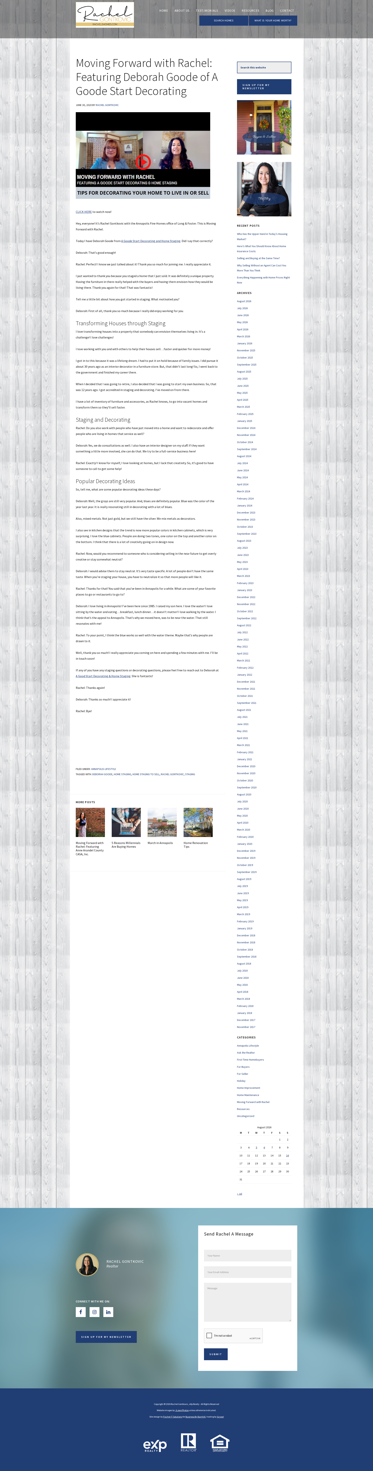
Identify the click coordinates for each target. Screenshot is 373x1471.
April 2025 (242, 399)
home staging (122, 774)
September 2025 (246, 364)
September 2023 (246, 533)
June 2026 (243, 315)
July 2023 (242, 547)
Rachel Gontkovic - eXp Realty (105, 19)
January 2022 (244, 674)
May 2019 (242, 900)
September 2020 (246, 787)
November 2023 (246, 519)
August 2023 (244, 540)
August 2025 (244, 371)
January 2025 (244, 421)
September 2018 (246, 956)
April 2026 (242, 329)
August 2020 (244, 794)
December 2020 (246, 766)
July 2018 (242, 970)
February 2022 (245, 667)
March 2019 (243, 914)
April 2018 (242, 991)
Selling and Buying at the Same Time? (258, 258)
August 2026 (244, 301)
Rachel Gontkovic (125, 1261)
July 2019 (242, 886)
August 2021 (244, 710)
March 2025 (243, 406)
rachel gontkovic (172, 774)
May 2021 (242, 731)
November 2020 (246, 773)
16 (287, 1155)
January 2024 (244, 505)
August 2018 (244, 963)
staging (190, 774)
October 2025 (245, 357)
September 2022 (246, 618)
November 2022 (246, 604)
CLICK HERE (84, 212)
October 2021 (245, 696)
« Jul (239, 1194)
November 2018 (246, 942)
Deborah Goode (102, 774)
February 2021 (245, 752)
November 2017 (246, 1027)
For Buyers (243, 1067)
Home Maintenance (248, 1095)
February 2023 (245, 583)
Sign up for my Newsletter (256, 86)
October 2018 (245, 949)
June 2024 (243, 470)
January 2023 (244, 590)
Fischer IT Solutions (172, 1416)
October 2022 (245, 611)
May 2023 (242, 562)
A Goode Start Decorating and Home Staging (150, 241)
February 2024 (245, 498)
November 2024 (246, 435)
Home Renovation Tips (196, 844)
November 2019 (246, 858)
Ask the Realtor (246, 1052)
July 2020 (242, 801)
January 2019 (244, 928)
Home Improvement (248, 1088)
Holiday (241, 1081)
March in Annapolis (160, 843)
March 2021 (243, 745)
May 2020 (242, 815)
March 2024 (243, 491)
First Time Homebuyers (250, 1059)
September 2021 (246, 703)
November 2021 (246, 688)
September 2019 (246, 872)
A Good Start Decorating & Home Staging (103, 676)
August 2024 (244, 456)
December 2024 (246, 428)
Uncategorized (245, 1116)
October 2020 (245, 780)
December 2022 (246, 597)
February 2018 (245, 1006)
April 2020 (242, 822)
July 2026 (242, 308)
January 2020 (244, 844)
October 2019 (245, 865)
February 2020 (245, 837)
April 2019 (242, 907)
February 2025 (245, 414)
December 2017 (246, 1020)
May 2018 (242, 984)
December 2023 (246, 512)
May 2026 (242, 322)
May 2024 (242, 477)
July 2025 (242, 378)
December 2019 (246, 851)
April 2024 (242, 484)
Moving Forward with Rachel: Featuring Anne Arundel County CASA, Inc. (90, 848)
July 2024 (242, 463)
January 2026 (244, 343)
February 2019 (245, 921)
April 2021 (242, 738)
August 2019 (244, 879)
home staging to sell (145, 774)
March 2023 (243, 576)
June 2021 (243, 724)
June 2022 (243, 639)
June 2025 (243, 385)
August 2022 (244, 625)
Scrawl (220, 1416)
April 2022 (242, 653)
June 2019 (243, 893)
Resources (243, 1109)
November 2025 (246, 350)
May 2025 (242, 392)
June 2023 (243, 555)
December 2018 (246, 935)
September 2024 (246, 449)
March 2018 (243, 998)
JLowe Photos (182, 1410)
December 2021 (246, 681)
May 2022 (242, 646)
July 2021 (242, 717)
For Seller (242, 1074)
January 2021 (244, 759)
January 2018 (244, 1013)
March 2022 (243, 660)
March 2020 (243, 829)
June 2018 (243, 978)
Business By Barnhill (196, 1416)
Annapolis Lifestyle (103, 769)
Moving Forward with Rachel (253, 1102)
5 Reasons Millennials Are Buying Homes (126, 844)
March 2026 (243, 336)
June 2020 (243, 808)
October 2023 (245, 526)
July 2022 (242, 632)
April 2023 (242, 569)
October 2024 (245, 442)
